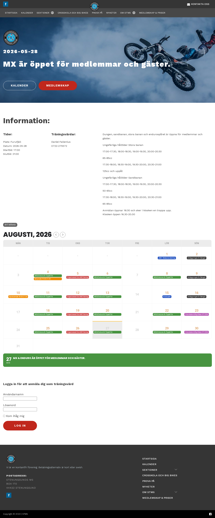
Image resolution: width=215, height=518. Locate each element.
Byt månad (10, 225)
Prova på (97, 12)
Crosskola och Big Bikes (73, 12)
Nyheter (111, 12)
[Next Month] (62, 234)
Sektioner (43, 12)
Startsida (11, 12)
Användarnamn (13, 394)
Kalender (27, 12)
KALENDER (19, 85)
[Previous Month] (56, 234)
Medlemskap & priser (152, 12)
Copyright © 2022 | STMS (15, 514)
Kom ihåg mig (14, 416)
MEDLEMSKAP (57, 85)
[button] (198, 4)
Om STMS (125, 12)
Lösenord (9, 405)
